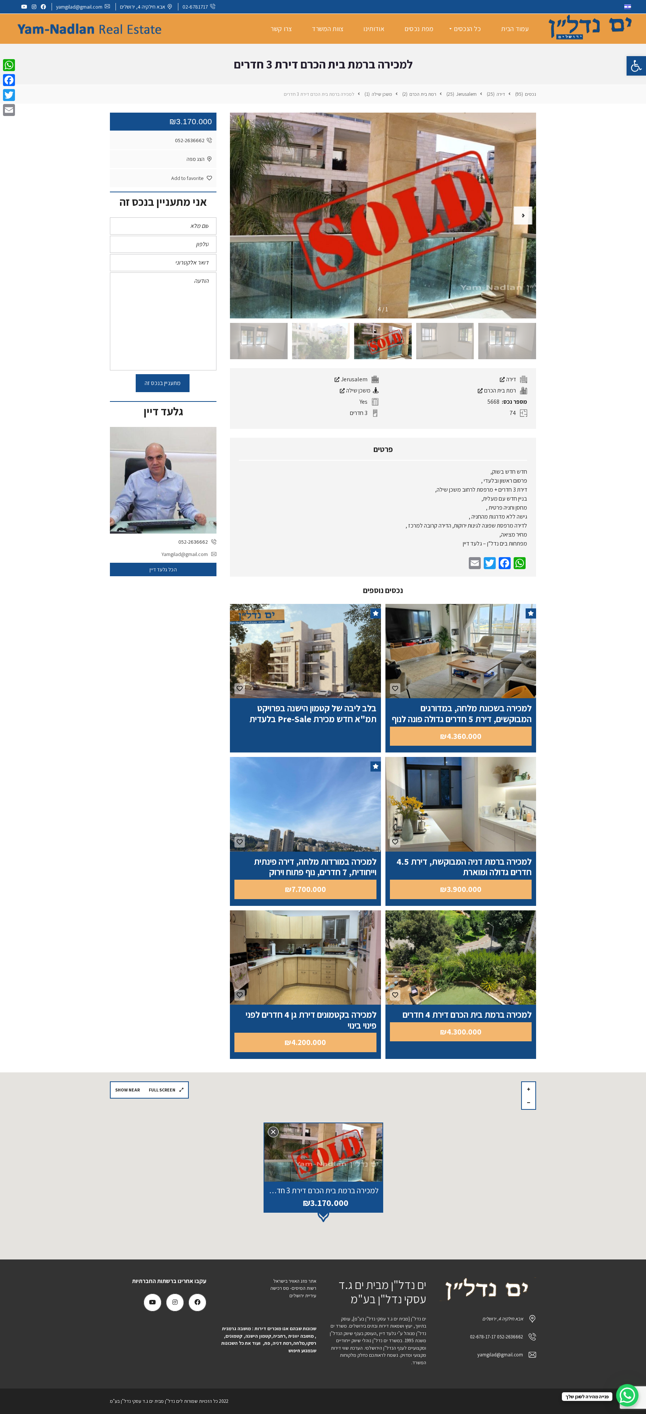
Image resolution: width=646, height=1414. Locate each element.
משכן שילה (357, 390)
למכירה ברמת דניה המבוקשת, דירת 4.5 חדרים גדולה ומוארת (464, 866)
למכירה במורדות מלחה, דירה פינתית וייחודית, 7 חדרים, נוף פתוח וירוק (315, 866)
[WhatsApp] (8, 65)
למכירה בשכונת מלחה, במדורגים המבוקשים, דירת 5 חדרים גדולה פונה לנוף (462, 713)
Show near (127, 1090)
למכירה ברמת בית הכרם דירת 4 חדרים (467, 1014)
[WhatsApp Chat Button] (627, 1395)
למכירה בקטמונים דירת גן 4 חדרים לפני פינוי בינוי (311, 1019)
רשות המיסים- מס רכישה (293, 1288)
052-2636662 (189, 140)
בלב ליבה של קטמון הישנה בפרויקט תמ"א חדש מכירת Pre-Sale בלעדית (312, 713)
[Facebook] (8, 80)
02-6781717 (195, 6)
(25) (491, 94)
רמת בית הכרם (499, 390)
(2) (405, 94)
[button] (636, 66)
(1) (367, 94)
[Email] (8, 110)
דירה (510, 379)
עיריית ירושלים (302, 1295)
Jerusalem (353, 379)
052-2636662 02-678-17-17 (496, 1337)
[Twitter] (8, 95)
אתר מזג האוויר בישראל (294, 1281)
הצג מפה (195, 159)
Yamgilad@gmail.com (185, 554)
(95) (519, 94)
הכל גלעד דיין (163, 569)
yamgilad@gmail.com (79, 6)
